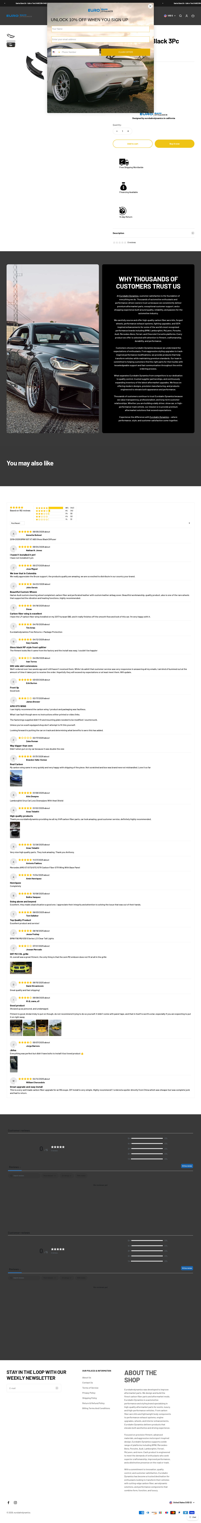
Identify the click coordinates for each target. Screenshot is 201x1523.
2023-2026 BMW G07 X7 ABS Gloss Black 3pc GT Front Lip (77, 912)
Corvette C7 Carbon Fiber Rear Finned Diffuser (73, 546)
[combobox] (56, 52)
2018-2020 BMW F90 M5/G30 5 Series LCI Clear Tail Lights (77, 930)
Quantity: (117, 124)
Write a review (183, 508)
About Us (86, 1377)
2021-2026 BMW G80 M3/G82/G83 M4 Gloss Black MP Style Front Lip (82, 639)
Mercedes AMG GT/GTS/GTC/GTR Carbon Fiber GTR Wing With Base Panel (85, 859)
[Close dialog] (150, 6)
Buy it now (175, 143)
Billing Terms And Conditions (96, 1408)
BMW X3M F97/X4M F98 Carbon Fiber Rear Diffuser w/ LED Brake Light (83, 844)
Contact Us (87, 1382)
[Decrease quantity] (117, 131)
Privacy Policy (88, 1392)
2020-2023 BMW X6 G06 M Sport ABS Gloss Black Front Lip (78, 679)
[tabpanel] (100, 1194)
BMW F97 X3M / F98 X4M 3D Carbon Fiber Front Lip (74, 808)
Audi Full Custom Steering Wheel (66, 584)
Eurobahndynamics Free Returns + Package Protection (76, 624)
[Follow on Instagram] (15, 1502)
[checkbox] (81, 1175)
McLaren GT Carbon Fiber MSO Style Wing (70, 1042)
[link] (100, 10)
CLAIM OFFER (126, 52)
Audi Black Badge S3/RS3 (62, 737)
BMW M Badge (56, 875)
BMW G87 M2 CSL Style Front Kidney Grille (70, 946)
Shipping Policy (89, 1398)
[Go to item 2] (11, 45)
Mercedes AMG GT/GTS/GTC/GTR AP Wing (70, 698)
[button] (42, 508)
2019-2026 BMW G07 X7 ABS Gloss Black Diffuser (73, 531)
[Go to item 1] (11, 36)
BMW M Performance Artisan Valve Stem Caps (71, 893)
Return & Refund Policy (93, 1403)
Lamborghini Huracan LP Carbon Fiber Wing (71, 605)
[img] (20, 507)
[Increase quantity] (128, 131)
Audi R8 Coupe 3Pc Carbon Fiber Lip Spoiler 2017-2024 (76, 1078)
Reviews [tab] (15, 1167)
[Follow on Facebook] (8, 1502)
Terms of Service (90, 1387)
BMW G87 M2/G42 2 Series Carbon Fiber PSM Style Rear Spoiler (79, 756)
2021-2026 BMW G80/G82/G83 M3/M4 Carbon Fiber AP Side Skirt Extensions (87, 658)
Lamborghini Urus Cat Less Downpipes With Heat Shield (77, 792)
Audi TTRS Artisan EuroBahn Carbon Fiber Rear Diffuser (77, 565)
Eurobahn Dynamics (129, 295)
